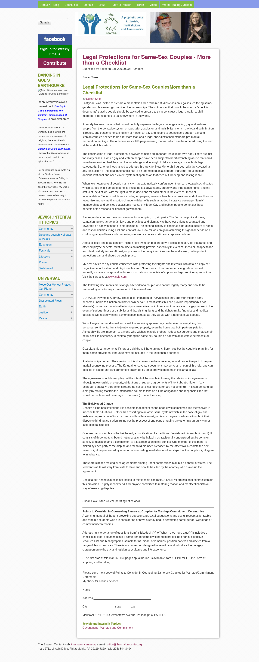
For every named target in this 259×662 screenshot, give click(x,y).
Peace (43, 318)
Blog (56, 5)
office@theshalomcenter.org (124, 644)
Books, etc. (71, 5)
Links (101, 5)
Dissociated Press (50, 300)
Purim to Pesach (121, 5)
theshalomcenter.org (84, 644)
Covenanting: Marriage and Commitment (107, 627)
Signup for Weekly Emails (55, 51)
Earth (42, 306)
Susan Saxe (93, 98)
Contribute (54, 63)
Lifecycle (44, 256)
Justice (43, 312)
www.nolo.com (117, 276)
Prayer (43, 262)
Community (46, 228)
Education (45, 244)
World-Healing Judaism (177, 5)
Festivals (44, 250)
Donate (88, 5)
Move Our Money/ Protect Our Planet (54, 286)
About (43, 5)
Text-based (46, 268)
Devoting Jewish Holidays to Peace (55, 236)
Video (153, 5)
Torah (140, 5)
